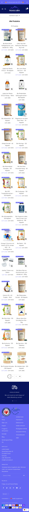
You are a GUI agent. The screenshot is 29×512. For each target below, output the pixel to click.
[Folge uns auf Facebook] (3, 488)
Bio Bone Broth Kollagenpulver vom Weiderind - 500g (7, 45)
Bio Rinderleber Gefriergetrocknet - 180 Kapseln (21, 95)
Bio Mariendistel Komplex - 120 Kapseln (7, 168)
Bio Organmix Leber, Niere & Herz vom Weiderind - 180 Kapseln (21, 219)
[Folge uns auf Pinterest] (13, 488)
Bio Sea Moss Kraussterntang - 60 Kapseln (22, 168)
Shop (3, 419)
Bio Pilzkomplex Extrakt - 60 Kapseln (22, 296)
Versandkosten (20, 435)
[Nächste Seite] (19, 376)
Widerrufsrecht (20, 425)
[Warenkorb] (26, 9)
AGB (17, 438)
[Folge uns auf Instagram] (10, 488)
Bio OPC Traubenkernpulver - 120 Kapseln (7, 193)
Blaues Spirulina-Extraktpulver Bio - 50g (21, 320)
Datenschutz (19, 422)
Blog (3, 437)
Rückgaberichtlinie (21, 428)
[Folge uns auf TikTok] (20, 488)
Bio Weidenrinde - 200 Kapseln (21, 367)
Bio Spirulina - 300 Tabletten (21, 344)
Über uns (4, 422)
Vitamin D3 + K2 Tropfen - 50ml (7, 296)
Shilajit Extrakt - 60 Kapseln (7, 144)
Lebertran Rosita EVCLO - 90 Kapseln (7, 69)
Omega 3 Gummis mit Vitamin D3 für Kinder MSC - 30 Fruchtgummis (7, 246)
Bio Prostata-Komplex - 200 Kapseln (7, 367)
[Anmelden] (23, 475)
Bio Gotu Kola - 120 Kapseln (7, 319)
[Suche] (5, 9)
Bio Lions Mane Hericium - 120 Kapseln (21, 70)
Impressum (19, 419)
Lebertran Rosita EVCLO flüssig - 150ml (7, 94)
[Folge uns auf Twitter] (6, 488)
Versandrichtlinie (21, 431)
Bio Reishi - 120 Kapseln (21, 244)
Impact (4, 425)
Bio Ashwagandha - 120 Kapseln (7, 217)
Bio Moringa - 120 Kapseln (21, 144)
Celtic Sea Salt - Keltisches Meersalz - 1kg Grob (21, 45)
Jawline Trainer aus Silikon (7, 271)
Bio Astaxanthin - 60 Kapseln (7, 119)
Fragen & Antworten (5, 430)
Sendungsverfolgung (7, 441)
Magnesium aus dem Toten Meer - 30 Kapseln (21, 120)
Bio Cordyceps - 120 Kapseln (21, 192)
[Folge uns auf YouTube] (17, 488)
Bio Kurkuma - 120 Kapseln (7, 344)
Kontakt (4, 434)
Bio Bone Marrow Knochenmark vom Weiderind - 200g (21, 272)
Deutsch (5, 494)
